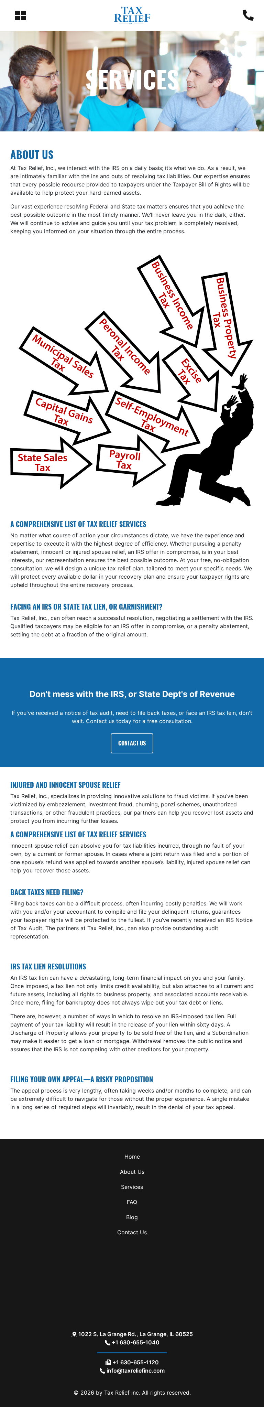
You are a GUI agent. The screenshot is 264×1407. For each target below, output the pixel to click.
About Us (132, 1171)
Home (132, 1156)
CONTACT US (132, 743)
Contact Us (132, 1232)
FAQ (132, 1202)
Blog (132, 1217)
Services (132, 1186)
